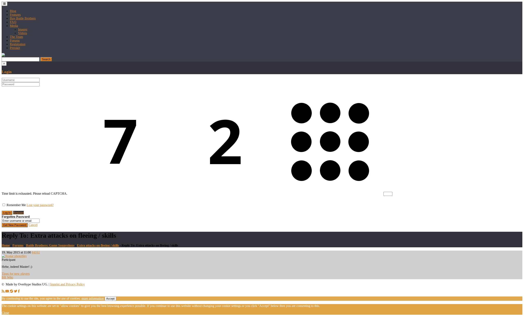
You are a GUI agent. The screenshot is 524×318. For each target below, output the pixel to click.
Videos (22, 33)
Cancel (32, 225)
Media (14, 25)
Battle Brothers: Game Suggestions (50, 245)
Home (6, 245)
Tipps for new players (16, 273)
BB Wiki (7, 277)
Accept (110, 298)
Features (15, 14)
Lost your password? (40, 205)
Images (22, 29)
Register (18, 212)
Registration (17, 44)
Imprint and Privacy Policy (67, 284)
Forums (15, 40)
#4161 (36, 252)
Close (5, 313)
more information (92, 298)
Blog (13, 11)
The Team (16, 37)
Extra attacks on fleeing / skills (98, 245)
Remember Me (16, 205)
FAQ (13, 22)
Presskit (15, 48)
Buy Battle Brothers (23, 18)
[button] (3, 55)
